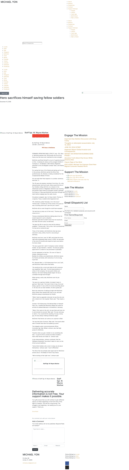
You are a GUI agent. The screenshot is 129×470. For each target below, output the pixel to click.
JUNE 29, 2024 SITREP (72, 147)
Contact (70, 7)
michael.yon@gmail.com (29, 463)
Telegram (6, 52)
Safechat (6, 54)
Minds (5, 57)
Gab (5, 50)
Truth (5, 55)
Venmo (73, 12)
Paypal (73, 10)
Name (66, 206)
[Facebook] (67, 463)
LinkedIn (6, 63)
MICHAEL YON (9, 1)
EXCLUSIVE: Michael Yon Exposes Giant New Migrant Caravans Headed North (80, 165)
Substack (6, 64)
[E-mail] (35, 372)
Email (66, 220)
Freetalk (6, 59)
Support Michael (73, 9)
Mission (70, 3)
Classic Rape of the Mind (73, 162)
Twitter (6, 61)
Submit (35, 449)
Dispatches (71, 5)
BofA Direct (74, 16)
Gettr (5, 48)
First (85, 218)
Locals (5, 47)
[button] (34, 135)
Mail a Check (75, 17)
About (70, 1)
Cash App (74, 14)
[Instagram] (67, 467)
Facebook (6, 66)
